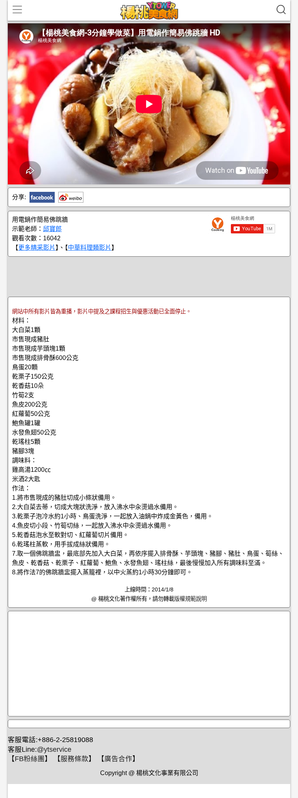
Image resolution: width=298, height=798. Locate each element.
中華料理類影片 (89, 247)
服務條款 (74, 759)
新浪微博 (70, 197)
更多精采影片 (36, 247)
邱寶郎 (52, 229)
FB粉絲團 (30, 759)
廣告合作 (118, 759)
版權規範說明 (190, 599)
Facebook (42, 197)
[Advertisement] (149, 276)
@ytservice (54, 749)
